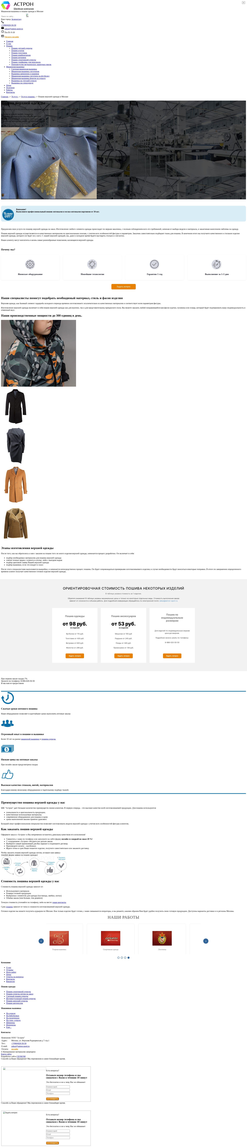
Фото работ (11, 972)
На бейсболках (12, 1016)
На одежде (10, 1013)
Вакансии (10, 981)
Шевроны (10, 1023)
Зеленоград (16, 19)
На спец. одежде (13, 1020)
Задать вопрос (124, 287)
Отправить (52, 1099)
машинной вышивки (30, 739)
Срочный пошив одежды (17, 996)
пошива (9, 907)
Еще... (8, 1027)
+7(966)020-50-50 (8, 25)
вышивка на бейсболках (72, 949)
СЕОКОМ (20, 1056)
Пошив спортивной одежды (18, 992)
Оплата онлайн (12, 37)
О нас (8, 967)
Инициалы (11, 1025)
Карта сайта (6, 1054)
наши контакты (59, 902)
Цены (8, 974)
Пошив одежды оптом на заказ (19, 994)
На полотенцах (12, 1018)
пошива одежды (49, 739)
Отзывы (9, 970)
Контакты (10, 979)
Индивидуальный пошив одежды (21, 998)
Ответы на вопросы (15, 977)
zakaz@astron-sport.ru (14, 29)
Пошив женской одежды (17, 1001)
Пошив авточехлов (14, 1003)
